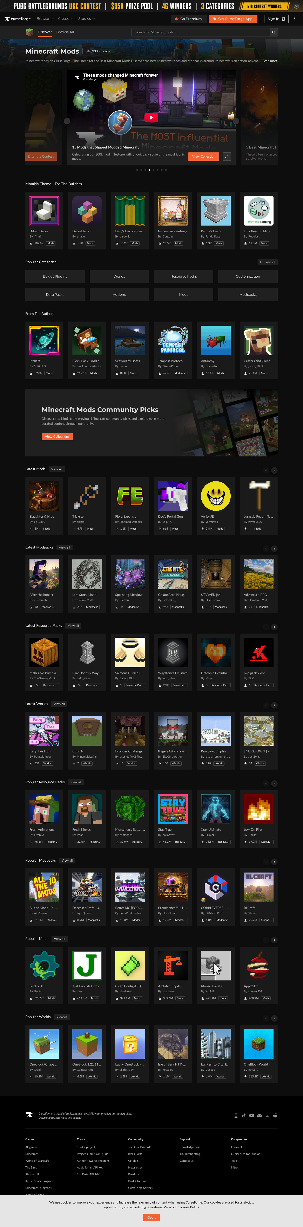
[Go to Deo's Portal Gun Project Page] (173, 506)
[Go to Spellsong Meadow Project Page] (130, 584)
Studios (84, 19)
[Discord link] (259, 1115)
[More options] (295, 19)
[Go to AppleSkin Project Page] (259, 975)
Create (63, 19)
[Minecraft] (29, 32)
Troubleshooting (190, 1154)
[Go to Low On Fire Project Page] (259, 819)
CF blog (133, 1160)
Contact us (187, 1160)
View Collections (57, 436)
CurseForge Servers (140, 1188)
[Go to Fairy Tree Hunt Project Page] (44, 741)
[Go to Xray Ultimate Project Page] (216, 819)
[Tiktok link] (243, 1115)
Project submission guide (92, 1154)
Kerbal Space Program (39, 1181)
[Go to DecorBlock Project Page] (87, 220)
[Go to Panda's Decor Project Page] (216, 220)
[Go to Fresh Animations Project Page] (44, 819)
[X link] (267, 1115)
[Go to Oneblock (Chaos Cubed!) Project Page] (44, 1054)
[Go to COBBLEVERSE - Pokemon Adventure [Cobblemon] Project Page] (216, 897)
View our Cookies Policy (181, 1207)
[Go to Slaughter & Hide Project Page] (44, 506)
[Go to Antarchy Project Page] (216, 350)
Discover (45, 32)
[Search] (274, 32)
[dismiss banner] (296, 6)
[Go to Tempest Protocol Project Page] (173, 350)
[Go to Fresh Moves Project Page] (87, 819)
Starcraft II (32, 1174)
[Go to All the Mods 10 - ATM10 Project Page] (44, 897)
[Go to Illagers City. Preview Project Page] (173, 741)
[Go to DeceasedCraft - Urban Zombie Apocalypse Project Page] (87, 897)
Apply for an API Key (90, 1167)
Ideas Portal (135, 1154)
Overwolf (237, 1147)
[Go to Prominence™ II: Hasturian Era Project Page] (173, 897)
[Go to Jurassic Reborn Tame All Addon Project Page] (259, 506)
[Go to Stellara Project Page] (44, 350)
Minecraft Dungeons (38, 1188)
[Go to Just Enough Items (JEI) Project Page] (87, 975)
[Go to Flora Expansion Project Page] (130, 506)
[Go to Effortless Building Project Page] (259, 220)
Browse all (267, 262)
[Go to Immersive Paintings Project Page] (173, 220)
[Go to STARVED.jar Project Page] (216, 584)
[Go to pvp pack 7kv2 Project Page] (259, 662)
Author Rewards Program (93, 1160)
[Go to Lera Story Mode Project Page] (87, 584)
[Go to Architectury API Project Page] (173, 975)
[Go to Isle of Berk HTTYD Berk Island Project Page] (173, 1054)
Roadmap (134, 1174)
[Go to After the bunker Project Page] (44, 584)
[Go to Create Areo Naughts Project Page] (173, 584)
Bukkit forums (137, 1181)
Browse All (65, 32)
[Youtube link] (251, 1115)
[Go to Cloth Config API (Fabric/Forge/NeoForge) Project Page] (130, 975)
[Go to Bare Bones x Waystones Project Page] (87, 662)
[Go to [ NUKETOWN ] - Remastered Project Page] (259, 741)
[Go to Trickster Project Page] (87, 506)
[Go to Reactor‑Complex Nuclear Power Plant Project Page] (216, 741)
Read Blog (215, 156)
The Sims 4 (32, 1167)
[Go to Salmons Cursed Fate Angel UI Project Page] (130, 662)
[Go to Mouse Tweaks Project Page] (216, 975)
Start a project (86, 1147)
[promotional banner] (151, 6)
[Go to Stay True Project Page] (173, 819)
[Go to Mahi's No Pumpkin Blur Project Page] (44, 662)
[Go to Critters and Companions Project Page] (259, 350)
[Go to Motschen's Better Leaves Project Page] (130, 819)
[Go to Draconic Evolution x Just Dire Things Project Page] (216, 662)
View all (56, 469)
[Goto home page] (18, 19)
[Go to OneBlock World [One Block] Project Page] (259, 1054)
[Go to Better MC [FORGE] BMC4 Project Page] (130, 897)
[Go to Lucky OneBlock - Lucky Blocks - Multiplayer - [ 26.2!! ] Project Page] (130, 1054)
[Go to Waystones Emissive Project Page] (173, 662)
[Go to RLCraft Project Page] (259, 897)
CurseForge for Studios (245, 1154)
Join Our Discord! (139, 1147)
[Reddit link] (275, 1115)
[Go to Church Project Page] (87, 741)
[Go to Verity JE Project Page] (216, 506)
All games (31, 1147)
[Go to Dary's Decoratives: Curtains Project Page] (130, 220)
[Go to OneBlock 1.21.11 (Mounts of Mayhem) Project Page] (87, 1054)
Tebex (234, 1160)
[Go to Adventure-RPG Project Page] (259, 584)
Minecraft (31, 1154)
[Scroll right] (274, 470)
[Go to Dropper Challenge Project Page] (130, 741)
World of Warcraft (37, 1160)
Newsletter (135, 1167)
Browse (43, 19)
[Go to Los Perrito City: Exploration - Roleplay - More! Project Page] (216, 1054)
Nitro (234, 1167)
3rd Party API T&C (88, 1174)
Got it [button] (151, 1217)
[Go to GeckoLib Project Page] (44, 975)
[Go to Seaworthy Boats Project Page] (130, 350)
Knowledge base (190, 1147)
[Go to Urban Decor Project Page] (44, 220)
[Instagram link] (236, 1115)
